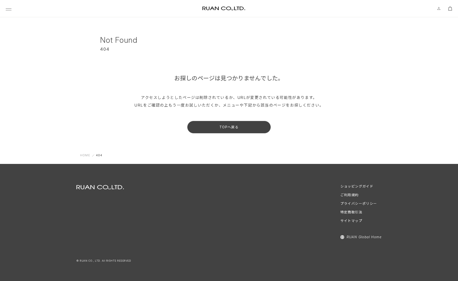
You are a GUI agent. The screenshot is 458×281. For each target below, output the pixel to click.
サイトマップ (351, 221)
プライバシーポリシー (358, 203)
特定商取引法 (351, 212)
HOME (85, 155)
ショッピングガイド (357, 186)
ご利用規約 (349, 195)
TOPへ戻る (229, 127)
